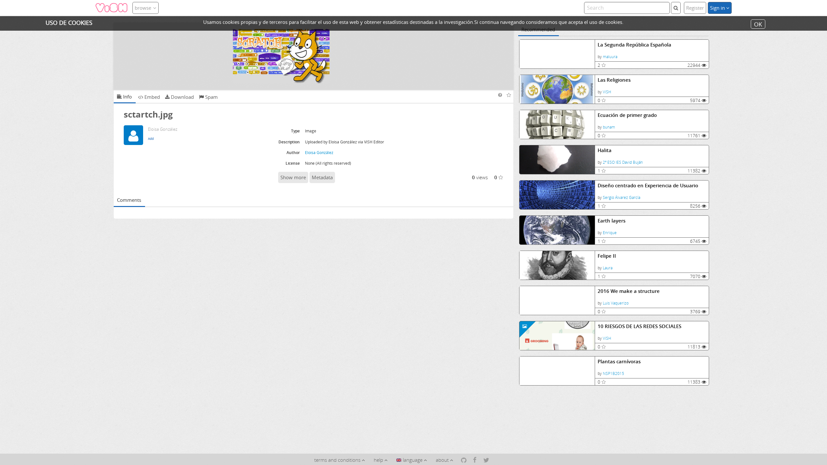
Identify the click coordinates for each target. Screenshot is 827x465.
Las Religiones (614, 80)
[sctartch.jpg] (313, 56)
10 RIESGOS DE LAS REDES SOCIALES (639, 326)
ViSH (607, 92)
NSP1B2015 (613, 373)
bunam (609, 127)
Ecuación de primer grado (627, 115)
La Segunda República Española (634, 45)
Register (695, 8)
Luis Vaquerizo (616, 303)
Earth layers (611, 221)
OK (758, 24)
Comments (129, 200)
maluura (610, 56)
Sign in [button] (718, 8)
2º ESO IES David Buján (623, 162)
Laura (607, 268)
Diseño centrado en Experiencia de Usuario (648, 185)
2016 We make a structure (629, 291)
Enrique (610, 232)
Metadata (322, 177)
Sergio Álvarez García (621, 197)
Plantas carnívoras (619, 361)
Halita (605, 150)
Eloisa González (319, 152)
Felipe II (607, 256)
